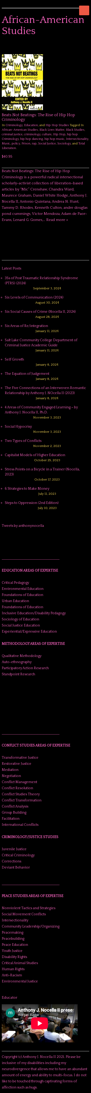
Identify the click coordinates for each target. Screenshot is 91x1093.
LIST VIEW (86, 46)
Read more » (57, 220)
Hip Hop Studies (57, 125)
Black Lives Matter (51, 129)
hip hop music (54, 139)
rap (34, 143)
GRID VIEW (80, 46)
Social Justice (47, 143)
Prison (25, 143)
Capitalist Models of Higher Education (35, 455)
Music (6, 143)
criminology (32, 134)
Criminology (14, 125)
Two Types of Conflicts (23, 441)
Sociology (64, 143)
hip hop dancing (31, 139)
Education (31, 125)
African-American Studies (20, 129)
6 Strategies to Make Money (27, 489)
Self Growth (14, 359)
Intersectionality (77, 139)
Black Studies (75, 129)
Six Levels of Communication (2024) (34, 297)
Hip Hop (59, 134)
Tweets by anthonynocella (23, 526)
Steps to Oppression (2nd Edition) (32, 503)
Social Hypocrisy (18, 427)
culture (47, 134)
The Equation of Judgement (27, 374)
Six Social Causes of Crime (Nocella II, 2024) (40, 312)
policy (16, 143)
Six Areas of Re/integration (26, 326)
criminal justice (12, 134)
